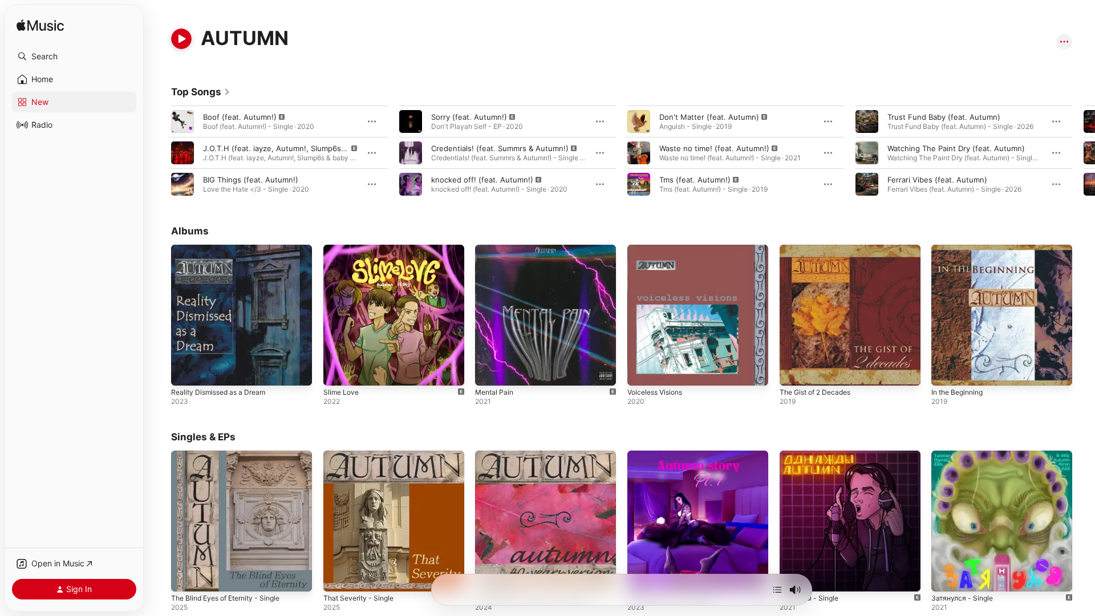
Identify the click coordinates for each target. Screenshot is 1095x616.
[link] (200, 92)
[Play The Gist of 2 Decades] (793, 371)
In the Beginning (960, 249)
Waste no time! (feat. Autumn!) (714, 148)
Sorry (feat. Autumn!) (469, 116)
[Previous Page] (160, 153)
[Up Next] (777, 590)
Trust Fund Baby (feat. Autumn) (943, 116)
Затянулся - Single (964, 455)
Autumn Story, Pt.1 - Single (675, 455)
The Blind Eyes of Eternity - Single (232, 455)
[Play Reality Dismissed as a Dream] (185, 371)
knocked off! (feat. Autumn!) (482, 179)
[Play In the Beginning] (945, 371)
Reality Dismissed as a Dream (222, 249)
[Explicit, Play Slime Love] (337, 371)
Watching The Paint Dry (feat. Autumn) (956, 148)
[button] (74, 56)
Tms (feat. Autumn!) (695, 179)
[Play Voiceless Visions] (641, 371)
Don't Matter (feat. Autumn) (709, 116)
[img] (40, 26)
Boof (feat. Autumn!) (240, 116)
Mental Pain (496, 249)
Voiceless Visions (658, 249)
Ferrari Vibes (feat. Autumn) (937, 179)
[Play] (181, 39)
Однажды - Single (812, 455)
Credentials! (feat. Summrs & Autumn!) (500, 148)
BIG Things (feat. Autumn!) (250, 179)
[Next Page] (1084, 153)
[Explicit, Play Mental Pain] (489, 371)
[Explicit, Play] (182, 121)
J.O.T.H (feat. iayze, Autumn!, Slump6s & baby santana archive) (315, 148)
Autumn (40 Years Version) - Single (538, 455)
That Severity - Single (361, 455)
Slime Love (342, 249)
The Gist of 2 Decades (819, 249)
